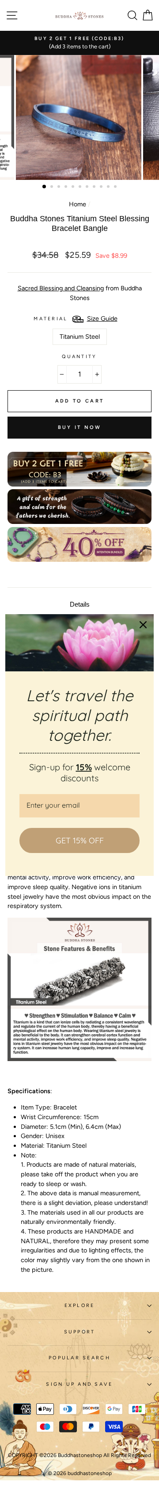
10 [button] (109, 187)
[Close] (143, 624)
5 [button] (74, 187)
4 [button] (66, 187)
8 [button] (95, 187)
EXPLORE (79, 1305)
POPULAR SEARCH (79, 1358)
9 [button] (102, 187)
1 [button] (44, 187)
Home (77, 204)
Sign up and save (79, 1384)
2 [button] (52, 187)
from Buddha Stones (80, 293)
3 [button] (59, 187)
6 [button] (81, 187)
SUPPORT (79, 1332)
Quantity (79, 356)
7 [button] (88, 187)
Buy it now (80, 427)
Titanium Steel (80, 336)
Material (51, 319)
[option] (79, 43)
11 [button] (116, 187)
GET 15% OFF (80, 840)
